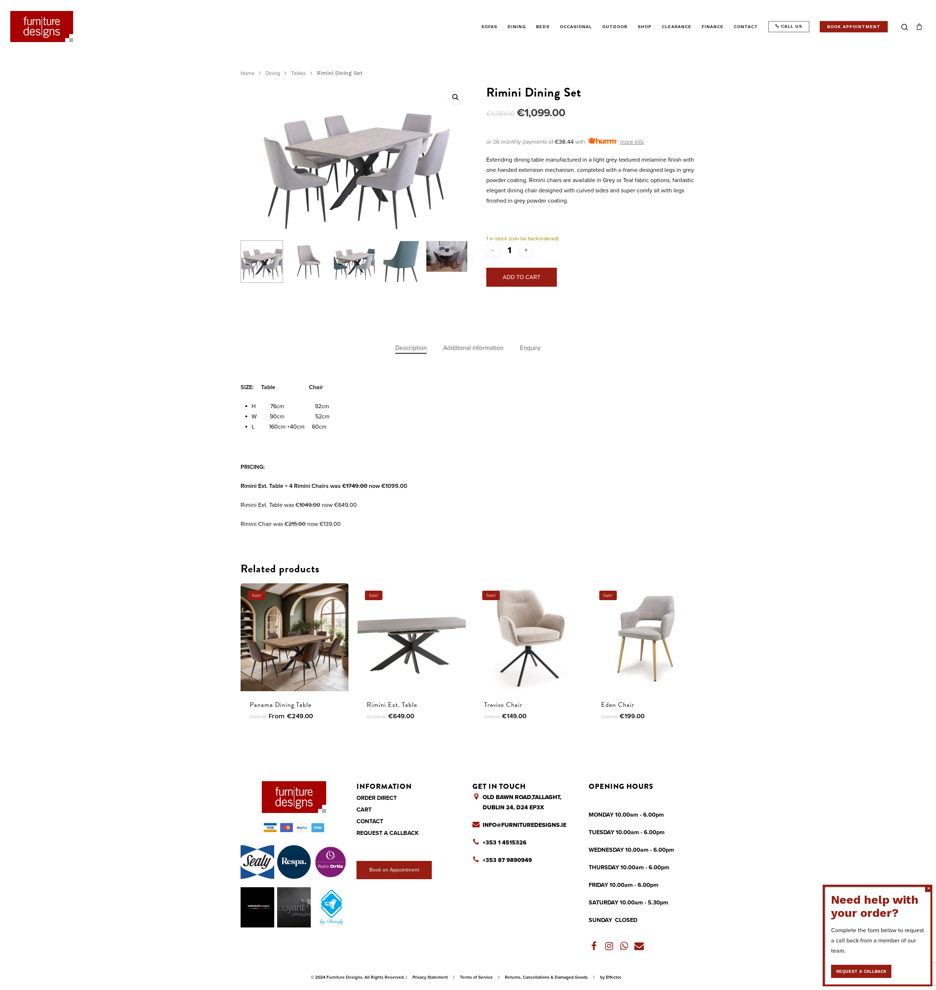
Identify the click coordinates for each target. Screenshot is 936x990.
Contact (746, 27)
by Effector (610, 977)
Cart (363, 809)
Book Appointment (853, 27)
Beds (543, 27)
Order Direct (376, 798)
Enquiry (530, 348)
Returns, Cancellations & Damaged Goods (546, 977)
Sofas (489, 27)
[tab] (411, 348)
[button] (455, 97)
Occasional (576, 27)
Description (411, 348)
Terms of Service (476, 977)
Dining (516, 27)
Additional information (473, 348)
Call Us (790, 26)
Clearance (676, 27)
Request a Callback (387, 833)
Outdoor (614, 27)
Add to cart (521, 277)
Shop (645, 27)
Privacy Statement (430, 977)
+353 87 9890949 (507, 860)
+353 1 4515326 (504, 842)
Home (247, 73)
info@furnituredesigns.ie (524, 825)
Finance (713, 27)
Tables (298, 73)
